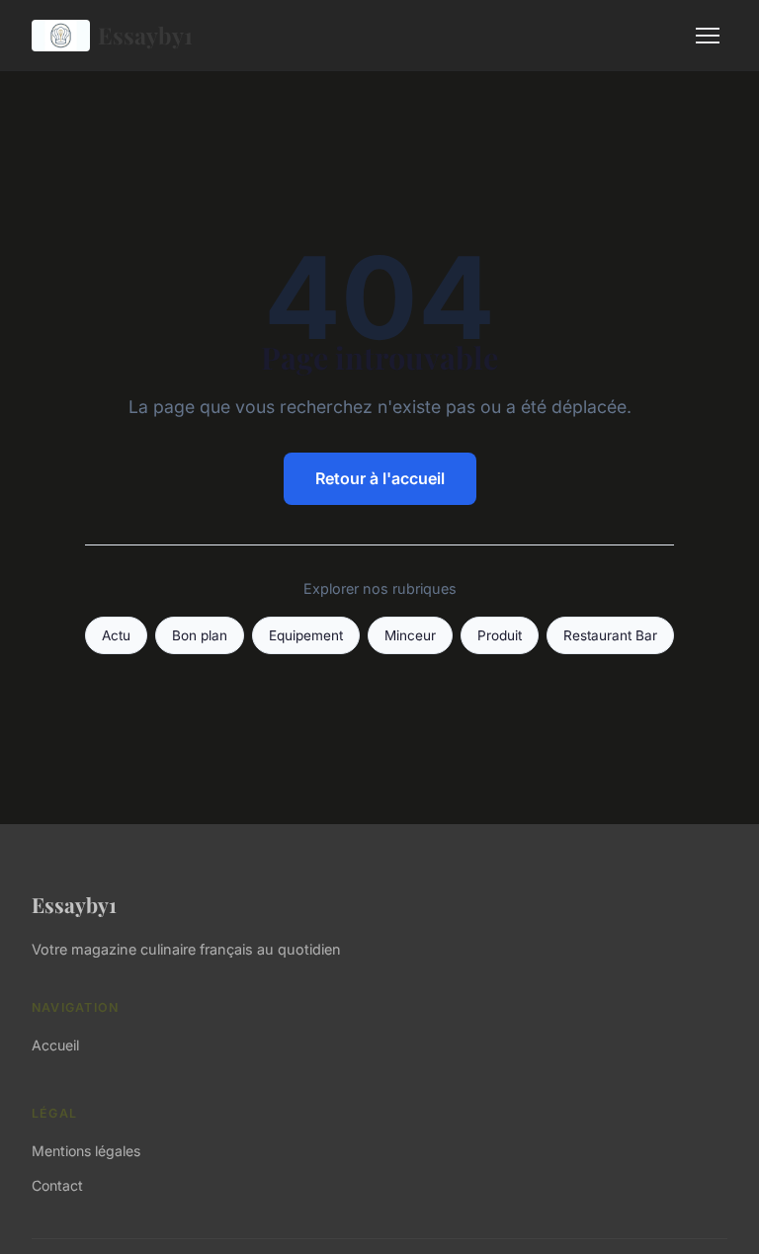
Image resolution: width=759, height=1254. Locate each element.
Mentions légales (86, 1150)
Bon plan (199, 635)
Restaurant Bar (610, 635)
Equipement (306, 635)
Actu (116, 635)
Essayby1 (145, 35)
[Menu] (707, 35)
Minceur (410, 635)
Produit (499, 635)
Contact (57, 1185)
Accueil (55, 1045)
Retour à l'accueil (380, 478)
